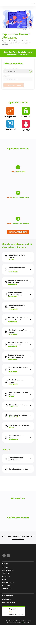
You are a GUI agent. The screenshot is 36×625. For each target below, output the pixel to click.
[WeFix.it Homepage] (4, 550)
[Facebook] (4, 555)
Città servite (6, 585)
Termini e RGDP (6, 588)
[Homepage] (4, 2)
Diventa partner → (18, 539)
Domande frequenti (8, 582)
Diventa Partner (7, 599)
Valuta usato (6, 573)
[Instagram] (8, 555)
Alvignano (29, 536)
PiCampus (26, 622)
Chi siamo (5, 567)
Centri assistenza (7, 570)
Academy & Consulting (9, 602)
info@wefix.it (18, 622)
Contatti (4, 579)
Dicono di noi (6, 576)
